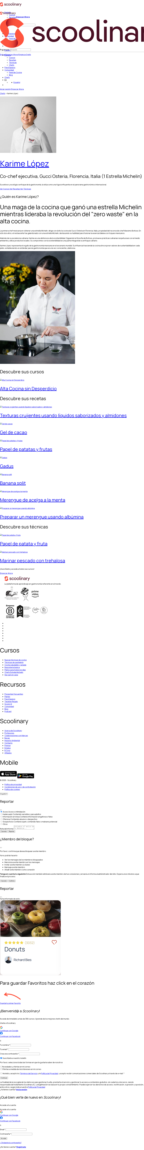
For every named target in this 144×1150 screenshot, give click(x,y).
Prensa (7, 745)
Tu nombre (5, 1045)
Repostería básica (12, 667)
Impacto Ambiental (12, 740)
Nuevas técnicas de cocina (15, 660)
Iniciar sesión (5, 89)
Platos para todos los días (15, 670)
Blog (6, 709)
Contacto (8, 743)
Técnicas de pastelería (13, 662)
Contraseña (5, 1134)
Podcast (7, 711)
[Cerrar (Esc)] (1, 847)
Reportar (11, 831)
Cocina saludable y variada (15, 665)
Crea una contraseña (9, 1054)
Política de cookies (12, 789)
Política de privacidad (13, 784)
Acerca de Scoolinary (13, 730)
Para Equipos (9, 67)
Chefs (7, 77)
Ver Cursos (5, 189)
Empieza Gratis (24, 54)
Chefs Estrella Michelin (13, 672)
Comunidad (9, 70)
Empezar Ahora (11, 54)
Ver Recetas (15, 189)
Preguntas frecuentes (13, 694)
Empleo (7, 748)
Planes (7, 696)
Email (2, 1129)
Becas (7, 738)
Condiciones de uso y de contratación (20, 787)
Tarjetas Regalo (11, 701)
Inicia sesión (21, 1089)
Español (17, 82)
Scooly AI (8, 704)
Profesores (9, 733)
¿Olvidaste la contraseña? (10, 1142)
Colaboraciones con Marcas (16, 735)
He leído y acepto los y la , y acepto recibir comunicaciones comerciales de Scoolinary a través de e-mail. (63, 1073)
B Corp (7, 750)
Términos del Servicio (29, 1073)
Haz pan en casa (11, 675)
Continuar (4, 1078)
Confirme (12, 881)
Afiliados (8, 753)
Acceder (3, 1138)
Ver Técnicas (25, 189)
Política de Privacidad (49, 1073)
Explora (7, 55)
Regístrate (21, 1147)
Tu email (4, 1049)
